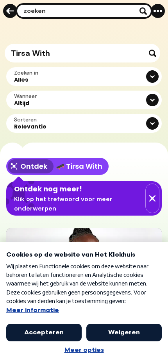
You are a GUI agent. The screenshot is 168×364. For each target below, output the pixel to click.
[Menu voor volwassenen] (158, 11)
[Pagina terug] (10, 11)
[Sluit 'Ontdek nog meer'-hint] (152, 198)
